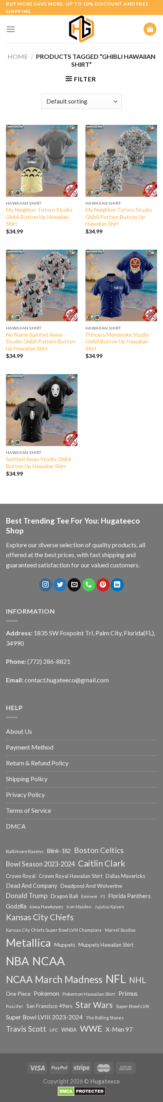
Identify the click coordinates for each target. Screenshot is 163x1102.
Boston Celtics (99, 850)
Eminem (89, 896)
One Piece (18, 993)
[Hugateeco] (81, 29)
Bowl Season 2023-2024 (40, 864)
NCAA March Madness (54, 979)
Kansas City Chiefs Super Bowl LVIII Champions (54, 929)
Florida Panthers (129, 896)
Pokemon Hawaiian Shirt (89, 994)
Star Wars (94, 1005)
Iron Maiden (78, 906)
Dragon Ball (64, 896)
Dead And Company (31, 885)
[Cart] (150, 29)
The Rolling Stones (105, 1017)
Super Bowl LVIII (132, 1006)
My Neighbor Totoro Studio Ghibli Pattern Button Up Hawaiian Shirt (118, 217)
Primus (128, 993)
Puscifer (14, 1006)
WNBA (69, 1030)
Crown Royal (21, 876)
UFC (53, 1029)
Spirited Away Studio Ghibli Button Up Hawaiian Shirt (38, 462)
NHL (137, 980)
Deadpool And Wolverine (91, 885)
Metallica (28, 942)
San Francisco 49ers (49, 1006)
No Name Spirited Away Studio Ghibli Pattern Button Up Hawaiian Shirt (40, 342)
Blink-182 (59, 851)
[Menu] (10, 29)
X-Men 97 (119, 1029)
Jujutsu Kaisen (109, 906)
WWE (91, 1028)
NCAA (48, 961)
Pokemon (46, 993)
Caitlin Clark (101, 863)
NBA (17, 961)
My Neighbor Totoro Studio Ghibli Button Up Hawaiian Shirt (39, 217)
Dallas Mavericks (125, 876)
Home (18, 56)
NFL (116, 978)
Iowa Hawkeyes (46, 907)
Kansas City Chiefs (40, 917)
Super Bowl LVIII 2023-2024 (44, 1017)
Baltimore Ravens (25, 851)
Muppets (64, 945)
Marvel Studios (120, 929)
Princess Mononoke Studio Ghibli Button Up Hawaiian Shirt (117, 342)
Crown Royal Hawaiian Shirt (70, 876)
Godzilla (16, 906)
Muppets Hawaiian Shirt (105, 945)
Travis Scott (26, 1028)
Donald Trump (26, 895)
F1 (102, 896)
